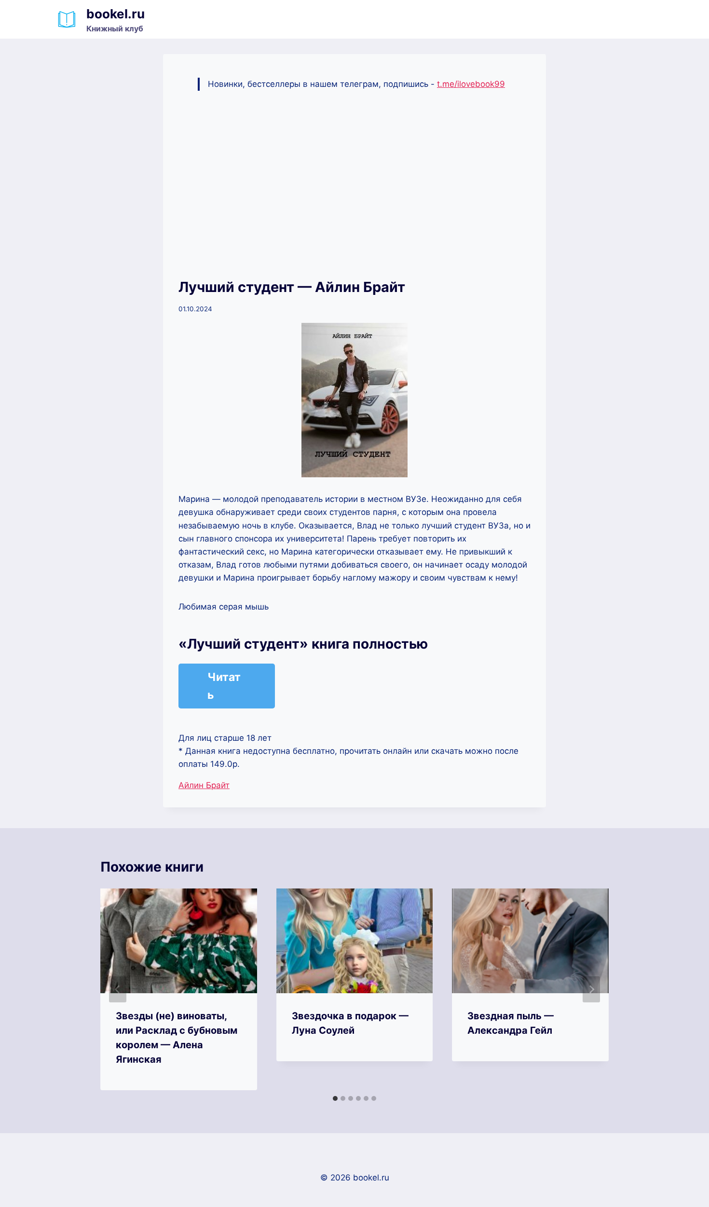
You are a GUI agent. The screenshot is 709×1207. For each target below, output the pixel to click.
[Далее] (591, 989)
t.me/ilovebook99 (471, 84)
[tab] (335, 1098)
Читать (224, 686)
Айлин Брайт (204, 785)
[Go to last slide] (117, 989)
